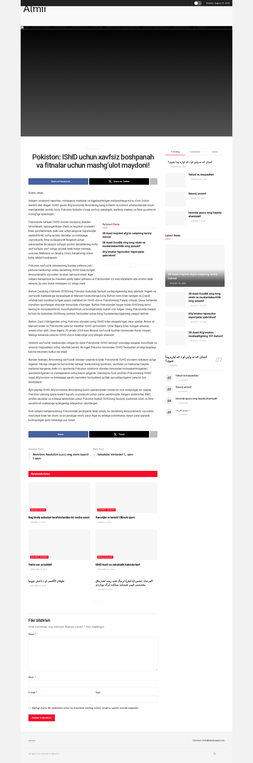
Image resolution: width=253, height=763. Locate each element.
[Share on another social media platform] (153, 181)
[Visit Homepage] (34, 12)
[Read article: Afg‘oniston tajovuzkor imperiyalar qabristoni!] (175, 319)
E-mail (33, 692)
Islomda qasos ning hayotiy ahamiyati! (196, 398)
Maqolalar (80, 27)
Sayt (98, 692)
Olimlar (97, 27)
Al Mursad (200, 27)
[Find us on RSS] (224, 754)
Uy (27, 27)
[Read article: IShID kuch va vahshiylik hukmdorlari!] (126, 544)
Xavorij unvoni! (197, 193)
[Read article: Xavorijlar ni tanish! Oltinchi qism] (126, 497)
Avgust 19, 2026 (177, 283)
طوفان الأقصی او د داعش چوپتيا (46, 581)
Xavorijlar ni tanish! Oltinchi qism (115, 517)
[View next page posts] (133, 265)
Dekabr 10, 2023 (105, 589)
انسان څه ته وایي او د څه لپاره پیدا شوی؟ (190, 162)
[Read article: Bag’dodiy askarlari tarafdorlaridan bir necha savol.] (59, 497)
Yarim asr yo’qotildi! (40, 564)
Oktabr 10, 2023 (38, 585)
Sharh (32, 634)
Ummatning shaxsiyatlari (122, 27)
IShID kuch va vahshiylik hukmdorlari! (118, 564)
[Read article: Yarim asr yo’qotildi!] (59, 544)
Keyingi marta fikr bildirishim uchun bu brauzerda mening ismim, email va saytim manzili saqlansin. (85, 707)
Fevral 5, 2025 (104, 522)
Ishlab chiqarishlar (156, 27)
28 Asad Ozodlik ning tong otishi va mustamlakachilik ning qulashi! (204, 297)
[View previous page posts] (126, 265)
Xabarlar (60, 27)
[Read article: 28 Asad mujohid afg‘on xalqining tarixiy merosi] (195, 265)
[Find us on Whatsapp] (219, 754)
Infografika (181, 27)
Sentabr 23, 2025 (38, 569)
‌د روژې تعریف (182, 410)
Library (31, 740)
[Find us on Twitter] (214, 754)
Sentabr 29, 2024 (106, 569)
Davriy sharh (41, 27)
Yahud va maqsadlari (201, 174)
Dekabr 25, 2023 (38, 522)
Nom (32, 677)
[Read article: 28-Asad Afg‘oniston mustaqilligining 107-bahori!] (175, 338)
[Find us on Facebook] (210, 754)
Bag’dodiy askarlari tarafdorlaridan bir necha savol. (59, 517)
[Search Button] (188, 3)
